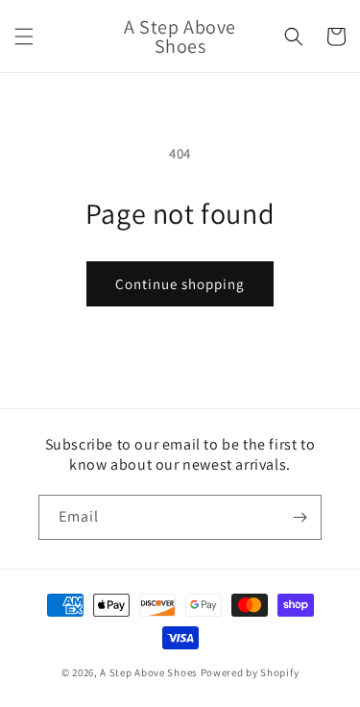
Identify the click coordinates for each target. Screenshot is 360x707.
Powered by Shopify (250, 672)
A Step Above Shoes (149, 672)
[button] (24, 36)
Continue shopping (180, 284)
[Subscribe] (299, 517)
